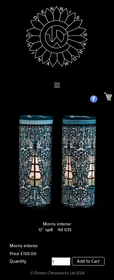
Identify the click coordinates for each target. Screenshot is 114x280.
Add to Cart (88, 261)
